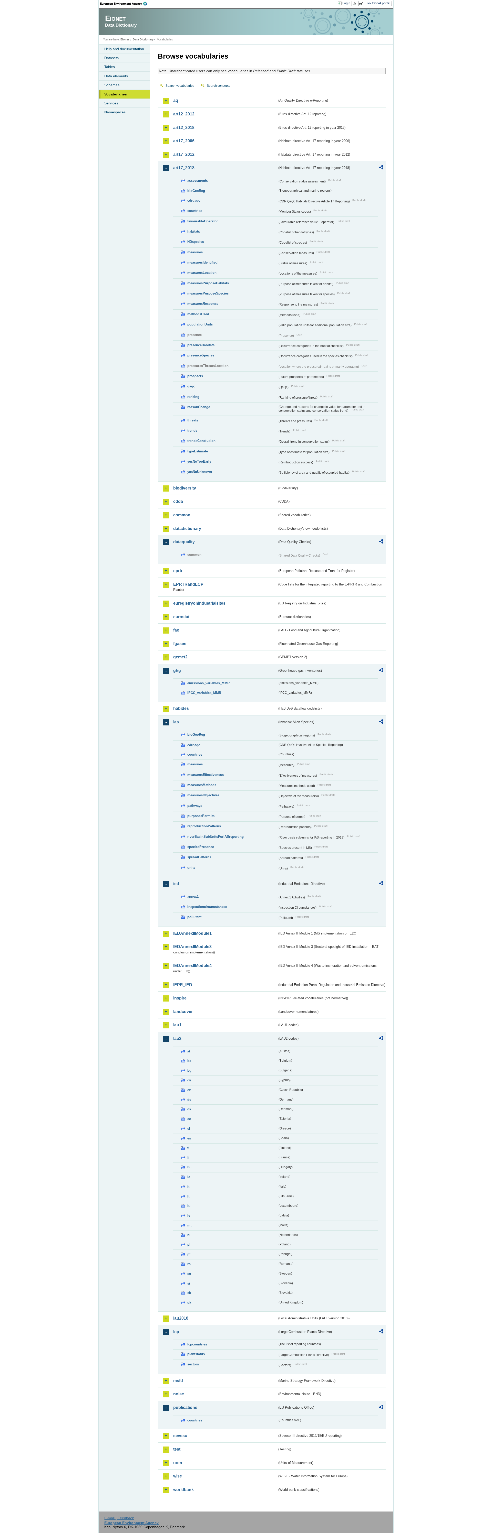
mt (189, 1225)
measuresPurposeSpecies (208, 293)
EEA (125, 3)
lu (188, 1206)
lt (188, 1196)
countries (194, 211)
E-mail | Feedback (119, 1518)
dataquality (184, 542)
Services (111, 103)
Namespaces (115, 112)
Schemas (111, 85)
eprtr (177, 571)
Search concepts (218, 85)
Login (346, 3)
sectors (193, 1364)
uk (189, 1302)
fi (188, 1148)
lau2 (177, 1038)
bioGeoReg (196, 191)
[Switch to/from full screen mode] (362, 3)
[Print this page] (355, 3)
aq (175, 100)
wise (177, 1476)
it (188, 1187)
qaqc (191, 386)
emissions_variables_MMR (208, 683)
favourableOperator (202, 221)
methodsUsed (198, 314)
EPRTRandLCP (188, 584)
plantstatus (196, 1354)
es (189, 1138)
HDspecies (195, 242)
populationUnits (200, 324)
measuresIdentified (202, 262)
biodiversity (184, 488)
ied (176, 884)
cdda (178, 501)
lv (188, 1215)
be (189, 1061)
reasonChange (198, 407)
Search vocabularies (180, 85)
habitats (193, 231)
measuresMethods (201, 785)
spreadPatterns (199, 857)
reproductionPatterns (204, 826)
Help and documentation (124, 49)
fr (188, 1157)
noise (178, 1394)
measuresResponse (202, 304)
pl (188, 1244)
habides (181, 708)
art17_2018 (183, 168)
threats (192, 420)
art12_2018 (183, 127)
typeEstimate (197, 451)
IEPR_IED (182, 985)
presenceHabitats (200, 345)
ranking (193, 397)
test (176, 1449)
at (188, 1051)
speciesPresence (200, 847)
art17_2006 (183, 141)
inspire (180, 998)
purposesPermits (200, 816)
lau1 (177, 1025)
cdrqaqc (193, 200)
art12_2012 (183, 114)
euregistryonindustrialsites (199, 603)
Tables (109, 67)
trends (192, 430)
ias (176, 722)
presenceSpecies (200, 355)
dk (189, 1109)
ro (189, 1264)
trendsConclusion (201, 441)
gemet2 (180, 657)
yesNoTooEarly (199, 461)
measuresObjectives (203, 795)
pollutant (194, 917)
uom (177, 1463)
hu (189, 1167)
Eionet (124, 39)
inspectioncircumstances (207, 907)
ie (188, 1177)
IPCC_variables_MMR (204, 693)
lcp (176, 1332)
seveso (180, 1435)
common (181, 515)
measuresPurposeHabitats (208, 283)
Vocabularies (115, 94)
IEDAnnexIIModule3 (192, 946)
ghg (177, 670)
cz (189, 1090)
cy (189, 1080)
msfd (178, 1380)
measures (195, 252)
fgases (179, 644)
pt (188, 1254)
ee (189, 1119)
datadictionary (187, 528)
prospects (195, 376)
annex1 (193, 896)
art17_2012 (183, 154)
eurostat (181, 617)
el (188, 1128)
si (188, 1283)
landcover (183, 1011)
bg (189, 1070)
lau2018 (180, 1318)
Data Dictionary (143, 39)
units (191, 867)
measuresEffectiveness (205, 775)
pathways (194, 806)
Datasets (111, 58)
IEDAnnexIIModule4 (192, 965)
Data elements (116, 76)
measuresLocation (202, 273)
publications (185, 1407)
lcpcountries (197, 1344)
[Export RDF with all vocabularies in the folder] (381, 168)
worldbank (183, 1489)
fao (176, 630)
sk (189, 1293)
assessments (197, 180)
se (189, 1274)
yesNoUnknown (199, 472)
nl (188, 1235)
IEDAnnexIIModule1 (192, 933)
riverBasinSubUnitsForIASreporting (215, 837)
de (189, 1100)
